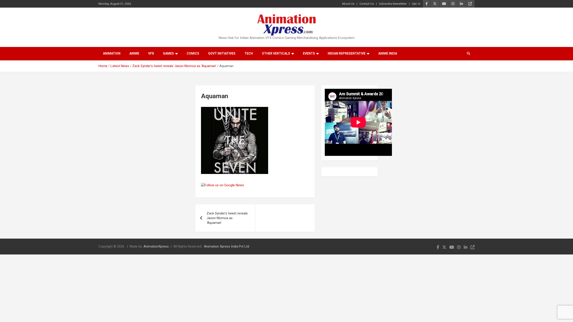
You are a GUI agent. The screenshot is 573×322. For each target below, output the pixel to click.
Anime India (387, 53)
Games (168, 53)
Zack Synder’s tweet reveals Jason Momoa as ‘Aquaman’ (227, 218)
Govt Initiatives (221, 53)
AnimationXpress (156, 246)
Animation (111, 53)
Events (309, 53)
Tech (248, 53)
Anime (134, 53)
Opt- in (416, 3)
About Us (348, 3)
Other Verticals (276, 53)
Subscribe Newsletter (393, 3)
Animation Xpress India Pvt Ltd (226, 246)
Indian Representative (347, 53)
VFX (151, 53)
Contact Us (366, 3)
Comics (193, 53)
